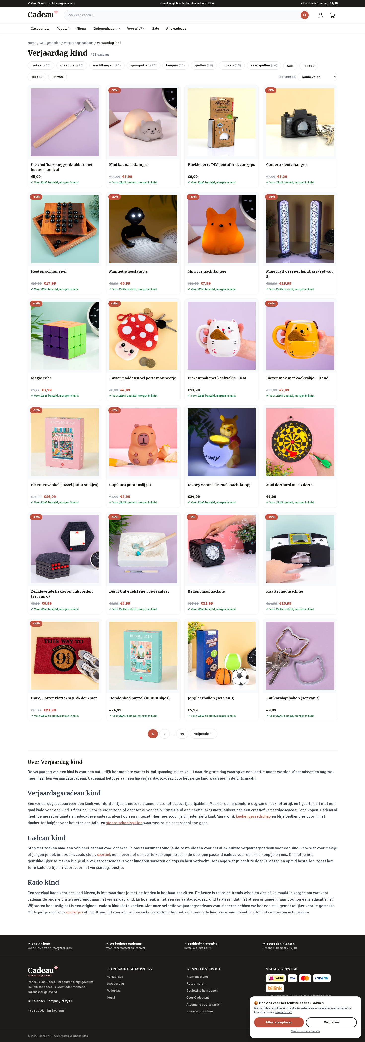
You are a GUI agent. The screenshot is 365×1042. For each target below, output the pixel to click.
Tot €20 (36, 77)
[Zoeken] (305, 15)
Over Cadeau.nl (197, 997)
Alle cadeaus (176, 28)
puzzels (231, 65)
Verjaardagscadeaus (78, 43)
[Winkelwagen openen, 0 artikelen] (332, 15)
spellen (203, 65)
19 (182, 734)
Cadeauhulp (40, 28)
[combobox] (187, 15)
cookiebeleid (283, 1012)
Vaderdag (114, 990)
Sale (155, 28)
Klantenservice (197, 977)
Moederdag (115, 983)
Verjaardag (115, 977)
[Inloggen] (321, 15)
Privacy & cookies (199, 1011)
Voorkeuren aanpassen (305, 1031)
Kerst (111, 997)
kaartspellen (264, 65)
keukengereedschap (253, 816)
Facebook (36, 1010)
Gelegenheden (105, 28)
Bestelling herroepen (202, 990)
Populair (63, 28)
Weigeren (331, 1022)
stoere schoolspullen (124, 822)
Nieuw (81, 28)
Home (32, 43)
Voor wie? (134, 28)
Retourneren (195, 983)
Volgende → (203, 734)
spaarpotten (143, 65)
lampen (175, 65)
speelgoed (72, 65)
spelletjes (74, 912)
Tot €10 (308, 66)
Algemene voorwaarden (203, 1004)
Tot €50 (57, 77)
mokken (41, 65)
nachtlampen (107, 65)
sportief (103, 854)
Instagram (55, 1010)
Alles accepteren (279, 1022)
